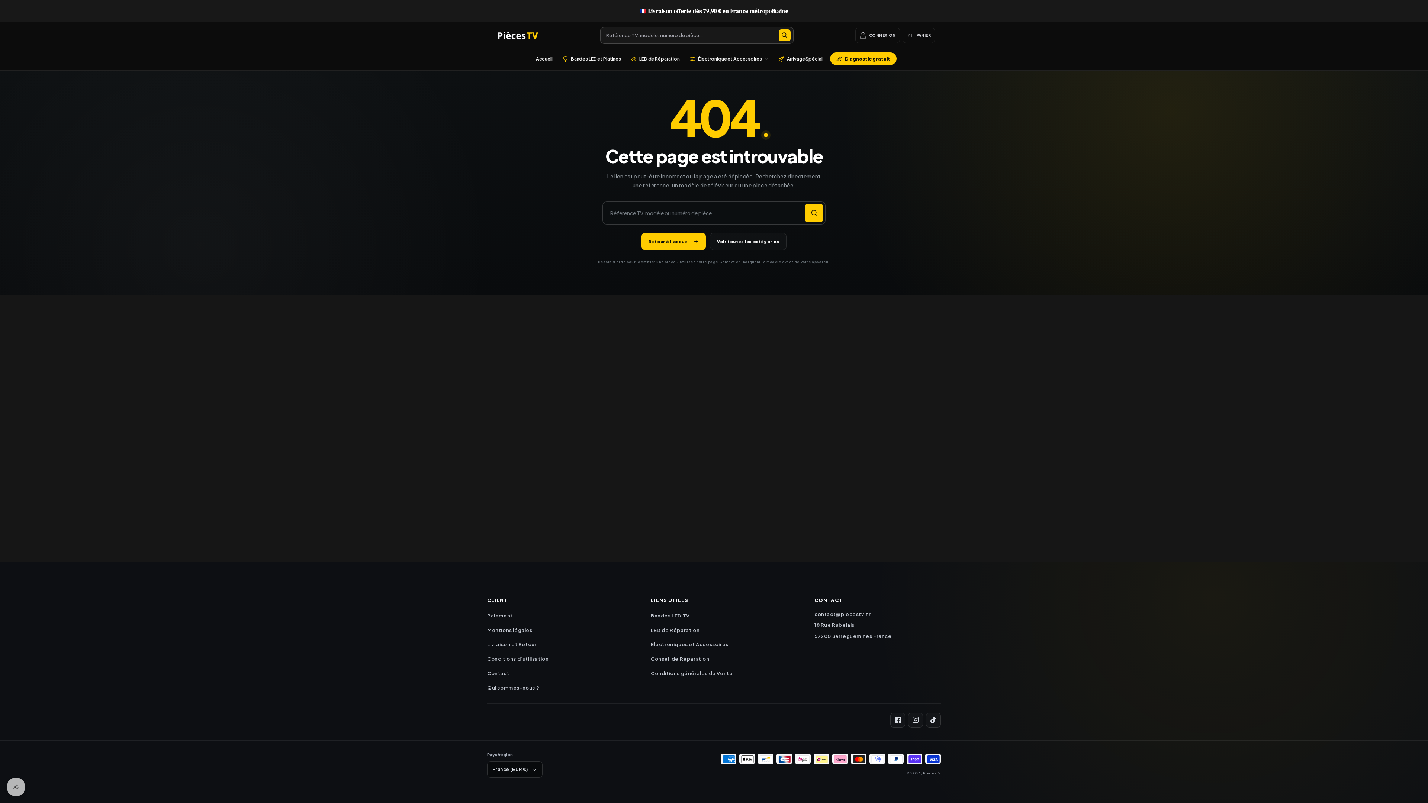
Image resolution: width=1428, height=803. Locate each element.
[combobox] (697, 35)
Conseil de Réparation (680, 659)
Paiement (500, 616)
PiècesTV (932, 773)
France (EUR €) (510, 769)
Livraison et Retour (512, 644)
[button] (729, 59)
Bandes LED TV (670, 616)
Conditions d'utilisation (518, 659)
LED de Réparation (675, 630)
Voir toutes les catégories (748, 241)
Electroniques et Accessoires (690, 644)
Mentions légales (510, 630)
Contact (498, 673)
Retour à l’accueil (669, 241)
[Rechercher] (785, 35)
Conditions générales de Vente (692, 673)
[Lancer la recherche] (814, 213)
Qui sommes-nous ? (513, 688)
